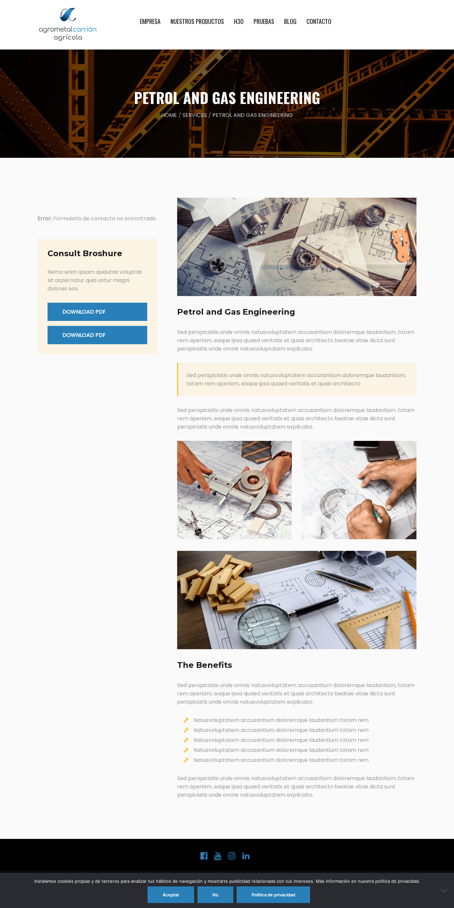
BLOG (290, 21)
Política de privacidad (273, 894)
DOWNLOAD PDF (84, 312)
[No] (445, 890)
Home (169, 115)
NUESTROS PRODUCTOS (197, 21)
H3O (239, 21)
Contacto (318, 21)
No (215, 894)
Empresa (150, 21)
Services (194, 115)
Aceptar (171, 894)
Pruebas (264, 21)
